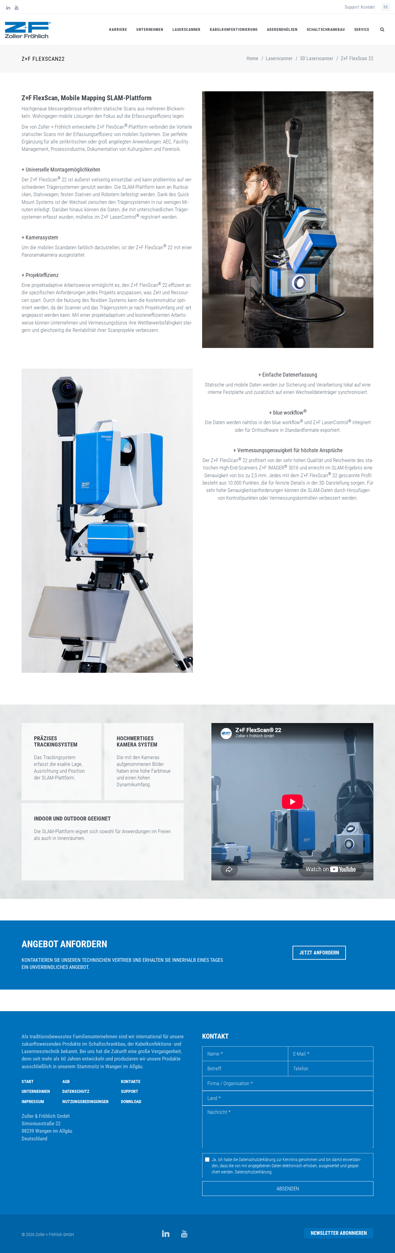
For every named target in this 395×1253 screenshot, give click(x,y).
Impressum (33, 1101)
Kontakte (130, 1081)
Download (131, 1101)
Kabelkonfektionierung (234, 29)
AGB (66, 1081)
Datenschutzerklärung (253, 1171)
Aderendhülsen (282, 29)
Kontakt (368, 7)
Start (28, 1081)
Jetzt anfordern (319, 953)
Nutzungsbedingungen (85, 1101)
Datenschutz (75, 1091)
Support (352, 7)
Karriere (118, 29)
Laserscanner (187, 29)
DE (386, 7)
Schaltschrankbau (326, 29)
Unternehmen (149, 29)
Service (361, 29)
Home (252, 58)
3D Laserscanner (316, 58)
